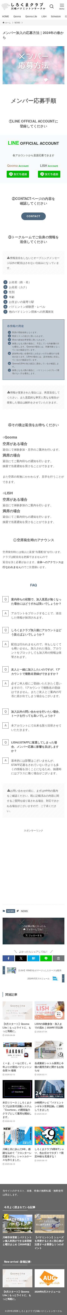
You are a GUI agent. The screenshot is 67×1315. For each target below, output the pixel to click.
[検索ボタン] (52, 6)
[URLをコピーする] (58, 958)
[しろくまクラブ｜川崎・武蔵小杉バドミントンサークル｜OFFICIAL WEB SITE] (23, 6)
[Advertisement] (33, 865)
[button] (8, 958)
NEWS (10, 910)
